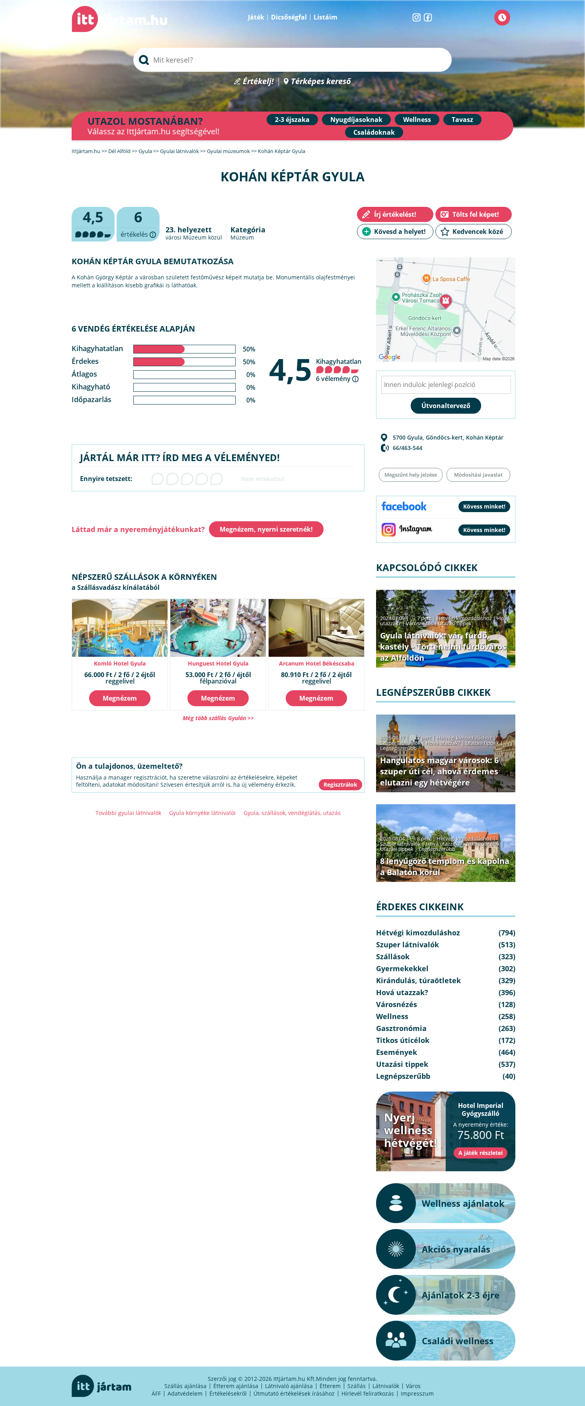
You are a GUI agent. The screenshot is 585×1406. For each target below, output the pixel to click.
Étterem (330, 1386)
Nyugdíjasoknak (356, 119)
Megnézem (120, 698)
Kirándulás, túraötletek (418, 980)
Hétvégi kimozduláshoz (464, 618)
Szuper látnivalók (400, 742)
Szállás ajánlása (185, 1386)
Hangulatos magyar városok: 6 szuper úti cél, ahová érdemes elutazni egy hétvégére (439, 771)
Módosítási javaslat (478, 474)
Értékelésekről (228, 1393)
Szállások (393, 956)
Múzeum (242, 237)
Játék (256, 17)
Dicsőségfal (289, 17)
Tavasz (462, 119)
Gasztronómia (401, 1028)
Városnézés (419, 623)
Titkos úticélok (483, 843)
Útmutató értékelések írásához (294, 1393)
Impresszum (417, 1393)
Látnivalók (385, 1386)
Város (413, 1386)
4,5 (290, 369)
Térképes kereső (321, 81)
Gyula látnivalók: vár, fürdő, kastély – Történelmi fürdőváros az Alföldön (443, 646)
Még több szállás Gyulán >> (218, 718)
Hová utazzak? (444, 742)
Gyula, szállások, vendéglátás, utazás (292, 813)
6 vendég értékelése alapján (133, 328)
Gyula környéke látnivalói (202, 813)
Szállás (356, 1386)
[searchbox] (292, 60)
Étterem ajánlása (235, 1386)
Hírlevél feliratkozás (367, 1393)
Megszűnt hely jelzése (410, 474)
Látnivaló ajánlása (289, 1386)
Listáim (325, 17)
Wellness (417, 119)
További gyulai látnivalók (128, 813)
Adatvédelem (185, 1393)
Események (396, 1052)
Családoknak (374, 132)
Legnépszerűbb (398, 748)
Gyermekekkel (402, 968)
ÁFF (156, 1393)
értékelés (138, 224)
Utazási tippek (455, 623)
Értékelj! (258, 81)
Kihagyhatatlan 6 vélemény (338, 370)
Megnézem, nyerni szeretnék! (266, 529)
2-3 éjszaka (292, 119)
